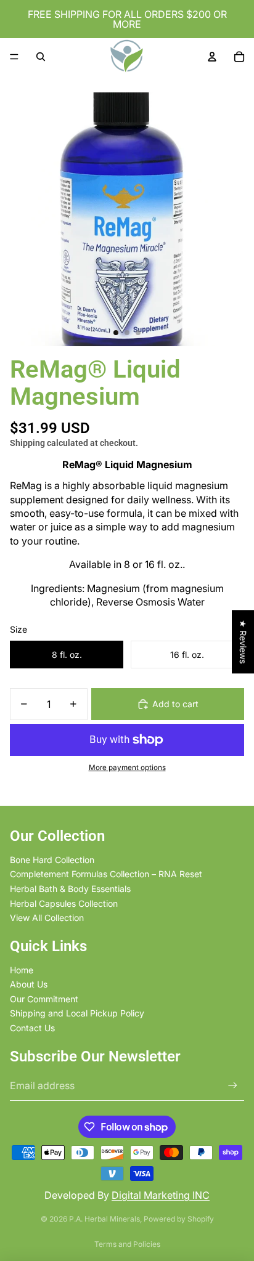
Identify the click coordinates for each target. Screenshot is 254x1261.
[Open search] (40, 56)
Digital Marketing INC (161, 1195)
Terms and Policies (127, 1244)
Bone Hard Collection (52, 859)
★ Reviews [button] (243, 641)
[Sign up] (232, 1085)
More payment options (127, 767)
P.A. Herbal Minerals (104, 1218)
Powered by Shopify (179, 1218)
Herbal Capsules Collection (64, 903)
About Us (28, 984)
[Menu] (14, 57)
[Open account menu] (212, 56)
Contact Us (32, 1028)
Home (21, 970)
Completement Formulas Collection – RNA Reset (106, 874)
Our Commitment (44, 999)
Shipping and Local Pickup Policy (77, 1013)
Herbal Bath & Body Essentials (70, 888)
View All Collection (47, 917)
